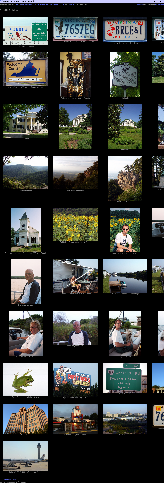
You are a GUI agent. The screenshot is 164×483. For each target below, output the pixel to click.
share (15, 480)
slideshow (159, 4)
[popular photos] (93, 2)
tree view (139, 4)
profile (18, 4)
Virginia (70, 4)
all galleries (27, 4)
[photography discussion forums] (23, 2)
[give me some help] (155, 2)
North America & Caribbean (46, 4)
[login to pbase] (161, 2)
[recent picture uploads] (15, 2)
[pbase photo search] (31, 2)
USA (62, 4)
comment (8, 480)
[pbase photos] (5, 2)
